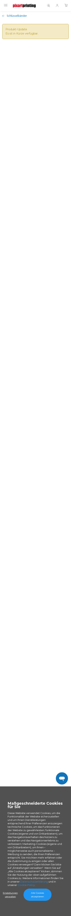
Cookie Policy (26, 885)
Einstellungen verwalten (10, 894)
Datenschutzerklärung (34, 881)
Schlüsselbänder (17, 16)
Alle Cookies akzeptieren (37, 894)
